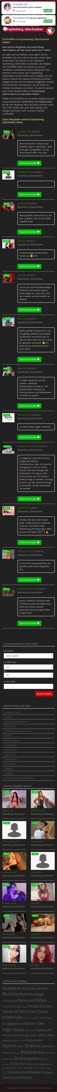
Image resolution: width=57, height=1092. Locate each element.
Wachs (27, 1077)
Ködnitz (7, 735)
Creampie (9, 1001)
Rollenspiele (26, 1058)
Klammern (44, 1030)
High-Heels (13, 1029)
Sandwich (6, 1064)
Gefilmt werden (31, 1017)
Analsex (9, 988)
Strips (42, 1067)
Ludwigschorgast (12, 712)
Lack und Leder (42, 1035)
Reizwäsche (32, 1052)
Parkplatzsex (14, 1053)
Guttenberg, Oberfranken (16, 721)
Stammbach (10, 754)
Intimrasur (30, 1030)
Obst (20, 1046)
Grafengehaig (10, 759)
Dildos (40, 1000)
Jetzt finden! (45, 693)
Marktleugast (10, 745)
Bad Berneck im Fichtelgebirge (19, 778)
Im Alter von (10, 662)
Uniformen (32, 1072)
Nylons (9, 1046)
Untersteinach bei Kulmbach (17, 731)
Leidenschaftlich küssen (14, 1040)
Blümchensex (15, 994)
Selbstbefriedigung (38, 1064)
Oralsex (32, 1046)
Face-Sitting (11, 1006)
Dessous (25, 1000)
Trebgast (8, 768)
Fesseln (24, 1007)
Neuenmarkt (10, 726)
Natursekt (34, 1040)
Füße (18, 1017)
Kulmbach (9, 773)
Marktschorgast (11, 740)
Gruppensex (12, 1023)
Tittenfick (14, 1072)
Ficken (33, 1006)
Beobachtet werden (32, 988)
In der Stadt (9, 681)
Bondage (36, 994)
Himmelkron (10, 763)
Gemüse (46, 1017)
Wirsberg (8, 716)
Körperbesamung (15, 1035)
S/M (41, 1059)
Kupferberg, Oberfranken (30, 135)
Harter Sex (33, 1023)
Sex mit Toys (31, 1067)
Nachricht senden (28, 163)
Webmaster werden (43, 1088)
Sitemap (28, 1088)
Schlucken (18, 1064)
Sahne (46, 1059)
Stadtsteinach (10, 749)
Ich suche (8, 650)
